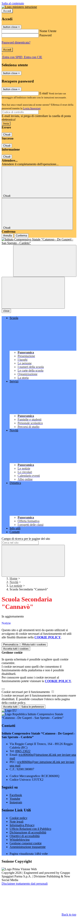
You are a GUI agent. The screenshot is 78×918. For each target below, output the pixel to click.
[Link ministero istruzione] (19, 7)
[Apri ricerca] (44, 261)
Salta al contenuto (13, 3)
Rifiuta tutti (34, 644)
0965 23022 (22, 751)
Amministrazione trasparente (28, 847)
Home (13, 578)
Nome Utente (47, 31)
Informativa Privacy (22, 825)
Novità (14, 582)
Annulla (7, 235)
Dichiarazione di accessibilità (28, 832)
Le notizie (16, 585)
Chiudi (6, 134)
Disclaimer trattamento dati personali (25, 883)
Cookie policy (18, 818)
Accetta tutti (16, 648)
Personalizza (10, 644)
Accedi (7, 10)
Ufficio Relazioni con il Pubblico (30, 828)
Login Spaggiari (32, 108)
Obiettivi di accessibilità (25, 836)
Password (45, 35)
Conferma (21, 235)
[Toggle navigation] (33, 293)
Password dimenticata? (16, 42)
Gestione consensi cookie (26, 843)
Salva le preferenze (32, 706)
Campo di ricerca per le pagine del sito (26, 538)
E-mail (43, 93)
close (6, 310)
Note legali (16, 821)
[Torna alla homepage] (39, 241)
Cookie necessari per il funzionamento (26, 692)
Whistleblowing (20, 839)
